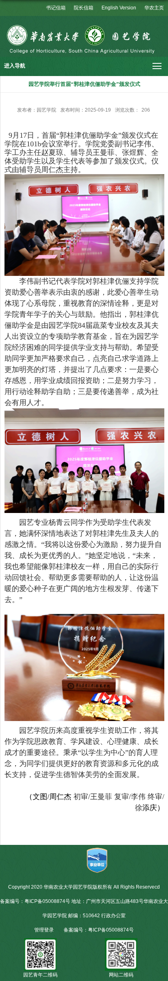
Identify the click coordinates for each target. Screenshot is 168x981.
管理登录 (44, 930)
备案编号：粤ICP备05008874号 (99, 930)
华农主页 (154, 8)
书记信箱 (56, 8)
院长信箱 (83, 8)
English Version (119, 8)
